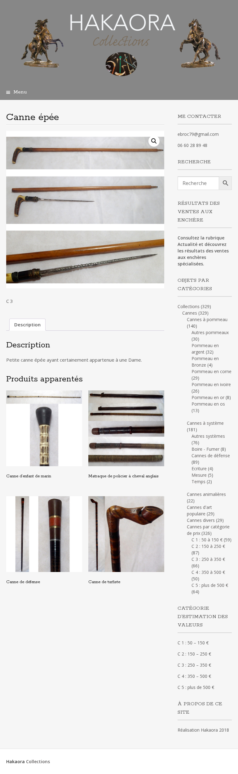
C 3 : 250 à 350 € (208, 559)
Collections (189, 306)
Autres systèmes (208, 436)
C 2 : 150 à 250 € (208, 546)
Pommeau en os (208, 404)
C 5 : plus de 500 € (210, 585)
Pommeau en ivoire (211, 384)
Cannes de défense (211, 455)
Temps (198, 481)
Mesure (199, 475)
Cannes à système (205, 423)
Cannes (189, 313)
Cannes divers (201, 520)
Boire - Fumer (205, 449)
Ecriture (199, 468)
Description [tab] (27, 324)
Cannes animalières (206, 494)
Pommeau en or (208, 397)
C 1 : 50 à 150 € (207, 540)
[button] (154, 141)
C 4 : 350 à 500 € (208, 572)
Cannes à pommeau (207, 319)
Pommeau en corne (211, 371)
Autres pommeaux (210, 332)
